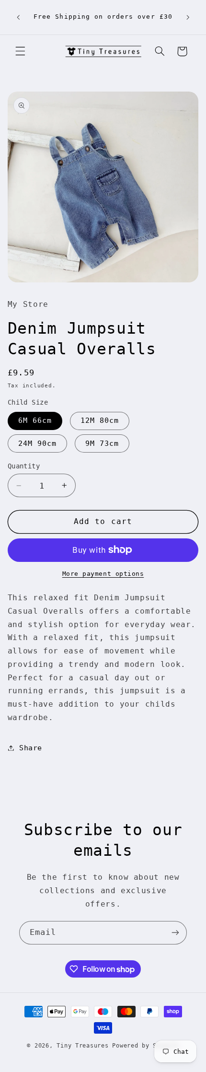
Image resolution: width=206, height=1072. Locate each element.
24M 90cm (37, 443)
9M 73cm (102, 443)
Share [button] (30, 748)
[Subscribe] (175, 932)
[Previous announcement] (18, 17)
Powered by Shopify (145, 1045)
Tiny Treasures (82, 1045)
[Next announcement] (187, 17)
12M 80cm (99, 420)
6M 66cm (35, 420)
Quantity (24, 466)
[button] (20, 51)
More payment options (103, 573)
